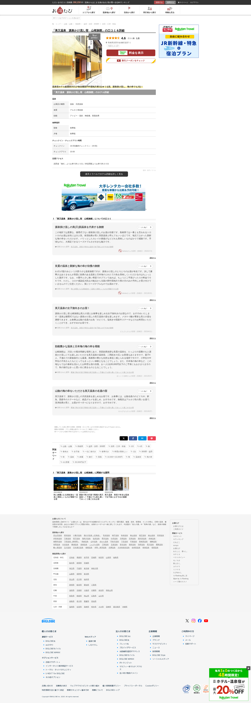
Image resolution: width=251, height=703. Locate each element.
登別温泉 (67, 535)
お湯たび (176, 548)
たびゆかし (177, 572)
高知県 (93, 601)
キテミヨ (176, 554)
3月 (132, 446)
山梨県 (71, 574)
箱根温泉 (88, 548)
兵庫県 (93, 590)
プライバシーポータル (133, 685)
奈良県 (101, 590)
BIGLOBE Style (158, 655)
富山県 (71, 579)
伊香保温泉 (57, 539)
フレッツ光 (124, 643)
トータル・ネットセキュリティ (58, 669)
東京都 (86, 568)
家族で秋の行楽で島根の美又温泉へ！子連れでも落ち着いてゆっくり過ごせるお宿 (102, 372)
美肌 (100, 457)
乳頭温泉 (106, 535)
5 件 (138, 38)
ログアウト (194, 2)
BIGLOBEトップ (112, 690)
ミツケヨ (176, 569)
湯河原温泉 (142, 539)
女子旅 (76, 451)
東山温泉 (133, 535)
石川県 (79, 579)
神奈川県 (94, 568)
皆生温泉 (123, 545)
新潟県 (86, 574)
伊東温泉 (152, 539)
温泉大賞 (92, 641)
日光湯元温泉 (78, 548)
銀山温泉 (151, 535)
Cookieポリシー (152, 685)
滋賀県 (71, 590)
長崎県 (86, 607)
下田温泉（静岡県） (71, 542)
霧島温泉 (159, 545)
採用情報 (156, 651)
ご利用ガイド (178, 529)
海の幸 (149, 457)
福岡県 (71, 607)
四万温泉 (76, 539)
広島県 (93, 596)
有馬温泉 (56, 545)
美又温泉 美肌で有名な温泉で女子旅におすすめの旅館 (92, 247)
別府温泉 (141, 545)
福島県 (115, 557)
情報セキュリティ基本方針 (78, 690)
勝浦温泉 (74, 545)
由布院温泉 (136, 548)
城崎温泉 (153, 542)
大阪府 (86, 590)
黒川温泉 (150, 545)
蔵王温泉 (142, 535)
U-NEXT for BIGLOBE (55, 673)
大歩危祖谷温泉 (124, 548)
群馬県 (79, 563)
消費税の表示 (61, 685)
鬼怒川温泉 (86, 539)
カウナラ (176, 566)
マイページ (184, 2)
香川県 (79, 601)
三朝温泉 (105, 545)
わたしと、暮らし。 (181, 551)
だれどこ (176, 542)
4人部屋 (66, 462)
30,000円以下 (80, 462)
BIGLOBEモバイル (53, 648)
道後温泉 (83, 545)
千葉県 (79, 568)
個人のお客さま (49, 631)
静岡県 (71, 585)
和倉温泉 (85, 542)
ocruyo (175, 545)
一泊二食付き (90, 451)
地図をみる (112, 46)
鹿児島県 (116, 607)
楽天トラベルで (104, 174)
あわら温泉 (104, 542)
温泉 (72, 457)
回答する (159, 2)
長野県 (79, 574)
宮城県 (93, 557)
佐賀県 (79, 607)
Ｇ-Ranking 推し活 (180, 576)
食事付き (105, 451)
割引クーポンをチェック (133, 60)
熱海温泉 (145, 548)
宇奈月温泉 (114, 542)
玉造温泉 (114, 545)
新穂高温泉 (143, 542)
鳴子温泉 (115, 535)
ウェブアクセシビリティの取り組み (84, 685)
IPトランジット (125, 662)
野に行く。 (177, 563)
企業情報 (153, 631)
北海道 (71, 557)
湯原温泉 (132, 545)
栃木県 (71, 563)
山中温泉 (94, 542)
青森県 (79, 557)
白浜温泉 (65, 545)
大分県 (101, 607)
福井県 (86, 579)
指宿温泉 (155, 548)
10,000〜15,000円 (114, 457)
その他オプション (53, 677)
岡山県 (86, 596)
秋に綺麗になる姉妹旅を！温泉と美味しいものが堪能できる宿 (94, 289)
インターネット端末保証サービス (59, 665)
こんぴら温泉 (94, 545)
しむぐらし (93, 644)
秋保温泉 (124, 535)
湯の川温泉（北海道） (92, 535)
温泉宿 (138, 457)
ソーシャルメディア (160, 659)
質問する (170, 2)
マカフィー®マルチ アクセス (130, 667)
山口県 (101, 596)
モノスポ (176, 560)
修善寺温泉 (57, 542)
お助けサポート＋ (53, 662)
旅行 (90, 457)
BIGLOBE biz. (125, 636)
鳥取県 (71, 596)
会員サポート (190, 643)
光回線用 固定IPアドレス (129, 651)
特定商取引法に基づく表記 (53, 690)
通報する (153, 258)
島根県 (80, 446)
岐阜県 (79, 585)
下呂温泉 (124, 542)
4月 (140, 446)
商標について (97, 690)
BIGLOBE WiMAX (53, 652)
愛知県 (86, 585)
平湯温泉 (133, 542)
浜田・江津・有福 (118, 446)
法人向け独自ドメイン (128, 673)
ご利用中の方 (187, 631)
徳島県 (71, 601)
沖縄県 (124, 607)
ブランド (156, 640)
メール (188, 640)
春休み (65, 451)
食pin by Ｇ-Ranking (180, 579)
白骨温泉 (114, 539)
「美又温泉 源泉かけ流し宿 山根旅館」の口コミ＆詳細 (88, 30)
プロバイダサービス (127, 647)
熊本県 (93, 607)
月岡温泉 (123, 539)
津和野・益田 (146, 451)
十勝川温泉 (77, 535)
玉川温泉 (67, 548)
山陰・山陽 (67, 446)
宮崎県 (108, 607)
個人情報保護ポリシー (111, 685)
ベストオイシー (179, 557)
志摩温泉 (112, 548)
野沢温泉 (105, 539)
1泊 (134, 451)
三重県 (93, 585)
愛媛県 (86, 601)
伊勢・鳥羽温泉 (100, 548)
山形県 (108, 557)
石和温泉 (132, 539)
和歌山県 (109, 590)
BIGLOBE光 (50, 641)
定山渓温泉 (57, 535)
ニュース (156, 647)
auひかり (49, 644)
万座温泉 (67, 539)
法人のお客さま (123, 631)
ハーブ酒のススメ (180, 582)
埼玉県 (71, 568)
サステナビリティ (159, 643)
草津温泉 (160, 535)
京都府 (79, 590)
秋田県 (101, 557)
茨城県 (86, 563)
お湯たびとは (178, 526)
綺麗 (81, 457)
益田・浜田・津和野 (97, 446)
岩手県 (86, 557)
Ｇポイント (177, 536)
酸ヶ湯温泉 (57, 548)
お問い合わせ (47, 685)
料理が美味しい (121, 451)
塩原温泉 (96, 539)
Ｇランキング (178, 539)
